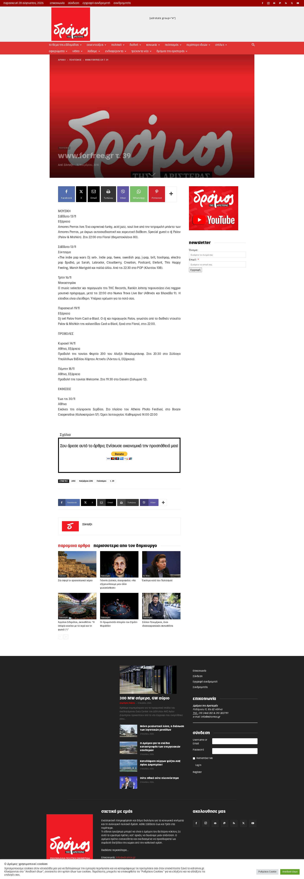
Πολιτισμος (101, 481)
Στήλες (219, 45)
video (76, 51)
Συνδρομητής (122, 3)
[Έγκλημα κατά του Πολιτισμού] (161, 564)
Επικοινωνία (57, 3)
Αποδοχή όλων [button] (289, 872)
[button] (253, 45)
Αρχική (62, 60)
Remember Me (205, 758)
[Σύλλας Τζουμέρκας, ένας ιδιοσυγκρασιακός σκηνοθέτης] (161, 606)
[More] (171, 194)
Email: (194, 259)
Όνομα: (193, 250)
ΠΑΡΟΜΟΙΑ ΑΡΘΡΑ (74, 546)
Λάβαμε (92, 51)
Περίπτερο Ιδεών (197, 45)
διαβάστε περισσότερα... (115, 850)
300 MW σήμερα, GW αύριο (145, 698)
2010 (73, 481)
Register (197, 772)
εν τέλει (146, 576)
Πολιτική (116, 45)
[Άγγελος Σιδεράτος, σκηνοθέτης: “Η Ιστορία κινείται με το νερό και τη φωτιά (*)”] (77, 606)
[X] (292, 3)
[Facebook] (262, 3)
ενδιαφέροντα (114, 51)
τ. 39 (112, 481)
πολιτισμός (75, 60)
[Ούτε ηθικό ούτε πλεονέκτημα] (128, 782)
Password (198, 750)
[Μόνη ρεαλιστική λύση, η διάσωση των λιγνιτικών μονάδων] (128, 731)
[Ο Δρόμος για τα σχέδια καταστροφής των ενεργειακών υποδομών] (128, 748)
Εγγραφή (195, 270)
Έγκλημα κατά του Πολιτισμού (157, 580)
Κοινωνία (151, 45)
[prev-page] (60, 637)
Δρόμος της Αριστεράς (171, 51)
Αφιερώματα (57, 51)
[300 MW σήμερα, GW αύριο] (152, 680)
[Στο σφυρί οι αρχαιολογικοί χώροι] (77, 564)
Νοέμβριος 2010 (86, 481)
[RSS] (286, 3)
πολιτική (62, 576)
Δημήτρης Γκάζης (127, 703)
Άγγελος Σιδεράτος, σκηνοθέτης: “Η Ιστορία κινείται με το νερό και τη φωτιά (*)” (76, 626)
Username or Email (200, 742)
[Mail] (274, 3)
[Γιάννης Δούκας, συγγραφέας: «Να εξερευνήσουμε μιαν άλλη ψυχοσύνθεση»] (119, 564)
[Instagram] (268, 3)
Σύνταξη (69, 165)
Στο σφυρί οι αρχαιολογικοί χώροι (75, 580)
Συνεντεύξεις (95, 45)
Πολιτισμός (172, 45)
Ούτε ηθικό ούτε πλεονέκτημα (159, 778)
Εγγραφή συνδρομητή (96, 3)
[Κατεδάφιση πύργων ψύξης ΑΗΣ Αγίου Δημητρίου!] (128, 766)
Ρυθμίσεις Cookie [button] (267, 872)
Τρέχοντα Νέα (140, 51)
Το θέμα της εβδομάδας (64, 45)
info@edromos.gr (210, 717)
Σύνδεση (73, 3)
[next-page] (66, 637)
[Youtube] (297, 3)
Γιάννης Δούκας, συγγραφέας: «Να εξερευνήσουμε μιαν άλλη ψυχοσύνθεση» (118, 584)
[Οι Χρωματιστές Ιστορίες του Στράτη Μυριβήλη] (119, 606)
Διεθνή (134, 45)
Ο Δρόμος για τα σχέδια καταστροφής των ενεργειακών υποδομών (160, 747)
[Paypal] (280, 3)
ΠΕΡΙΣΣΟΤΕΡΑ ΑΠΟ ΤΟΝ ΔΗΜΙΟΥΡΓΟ (125, 546)
